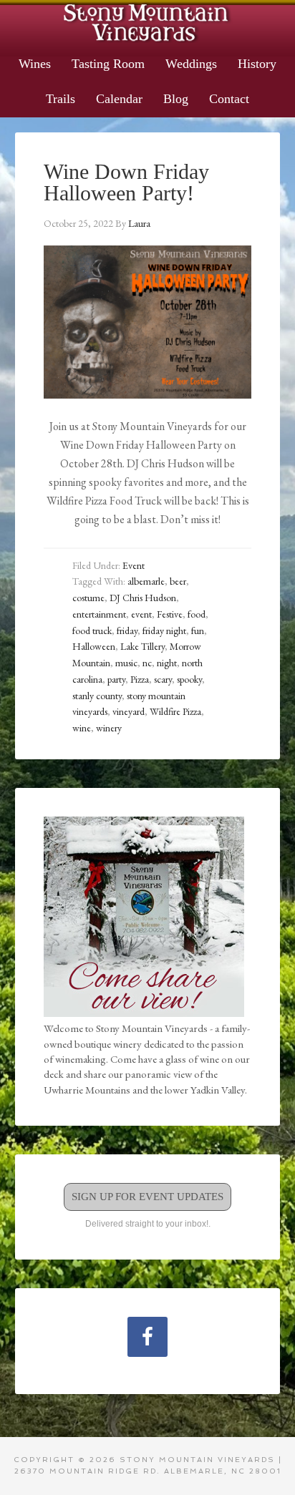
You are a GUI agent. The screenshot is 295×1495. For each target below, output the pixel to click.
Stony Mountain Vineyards (147, 21)
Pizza (139, 679)
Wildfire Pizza (175, 711)
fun (197, 630)
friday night (164, 630)
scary (163, 679)
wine (81, 727)
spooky (189, 679)
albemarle (146, 581)
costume (88, 597)
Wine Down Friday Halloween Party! (126, 182)
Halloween (93, 646)
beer (178, 581)
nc (147, 662)
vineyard (128, 711)
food (196, 614)
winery (109, 727)
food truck (92, 630)
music (126, 662)
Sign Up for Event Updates (147, 1196)
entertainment (99, 614)
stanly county (97, 695)
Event (133, 565)
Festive (170, 614)
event (141, 614)
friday (127, 630)
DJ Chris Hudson (143, 597)
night (167, 662)
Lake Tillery (142, 646)
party (116, 679)
